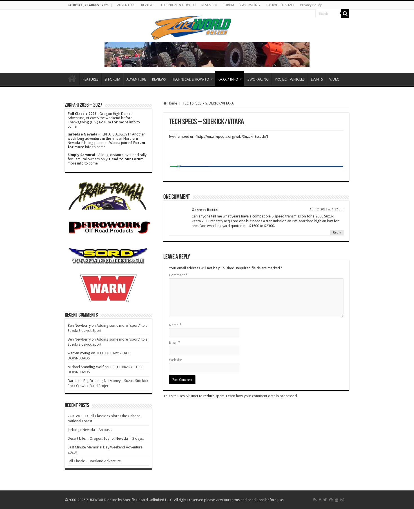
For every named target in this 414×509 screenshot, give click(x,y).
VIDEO (334, 79)
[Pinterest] (331, 499)
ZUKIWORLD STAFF (280, 5)
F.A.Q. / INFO (228, 79)
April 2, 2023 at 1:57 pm (327, 209)
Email (174, 342)
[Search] (345, 13)
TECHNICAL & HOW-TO (178, 5)
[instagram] (342, 499)
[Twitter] (325, 499)
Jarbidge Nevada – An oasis (90, 430)
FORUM (228, 5)
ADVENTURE (126, 5)
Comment (178, 275)
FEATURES (91, 79)
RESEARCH (209, 5)
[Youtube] (336, 499)
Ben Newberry (79, 339)
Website (175, 360)
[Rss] (315, 499)
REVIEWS (148, 5)
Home (72, 79)
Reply (337, 232)
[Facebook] (320, 499)
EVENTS (317, 79)
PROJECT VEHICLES (290, 79)
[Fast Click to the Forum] (207, 54)
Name (175, 325)
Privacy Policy (311, 5)
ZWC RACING (250, 5)
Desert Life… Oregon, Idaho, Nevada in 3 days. (106, 438)
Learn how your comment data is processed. (262, 396)
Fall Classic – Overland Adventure (94, 461)
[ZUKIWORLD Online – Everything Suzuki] (191, 27)
